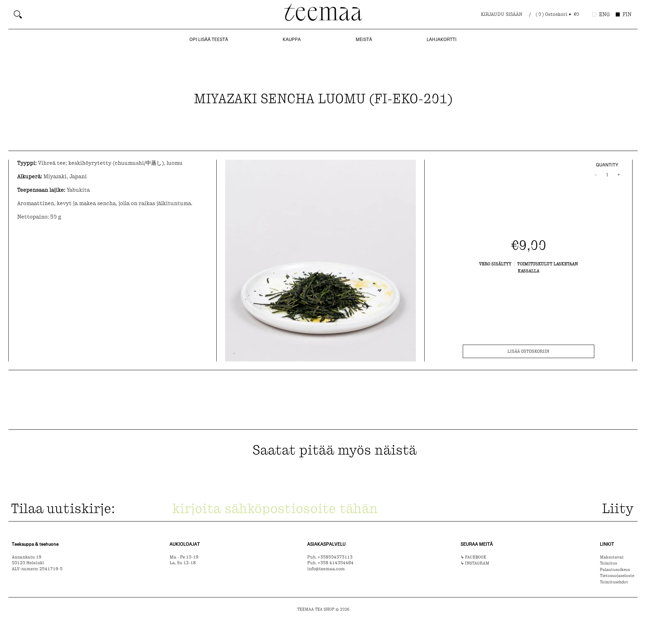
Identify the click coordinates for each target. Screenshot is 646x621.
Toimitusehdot (614, 582)
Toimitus (608, 563)
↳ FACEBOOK (473, 557)
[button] (558, 14)
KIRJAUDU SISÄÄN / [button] (506, 14)
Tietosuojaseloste (617, 575)
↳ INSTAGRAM (475, 563)
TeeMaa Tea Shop (315, 609)
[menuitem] (146, 14)
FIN (627, 14)
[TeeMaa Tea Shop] (323, 13)
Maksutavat (612, 557)
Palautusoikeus (615, 569)
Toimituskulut (534, 263)
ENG (604, 14)
